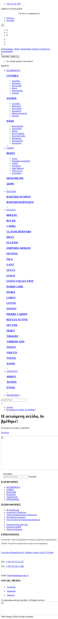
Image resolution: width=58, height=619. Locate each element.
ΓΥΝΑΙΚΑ (12, 75)
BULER (11, 220)
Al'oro (14, 158)
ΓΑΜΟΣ (10, 489)
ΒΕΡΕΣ (10, 153)
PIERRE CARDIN (16, 314)
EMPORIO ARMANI (18, 248)
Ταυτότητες (17, 143)
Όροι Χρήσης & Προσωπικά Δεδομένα (23, 519)
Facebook (11, 587)
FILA (9, 259)
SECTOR (11, 325)
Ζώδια (14, 131)
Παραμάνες (17, 138)
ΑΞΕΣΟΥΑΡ (12, 497)
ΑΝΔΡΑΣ (11, 98)
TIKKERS (12, 336)
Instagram (11, 591)
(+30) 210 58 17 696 (15, 566)
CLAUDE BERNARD (18, 231)
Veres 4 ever (17, 171)
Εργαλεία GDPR (13, 527)
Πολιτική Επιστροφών (16, 517)
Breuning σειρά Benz (21, 161)
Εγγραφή (32, 476)
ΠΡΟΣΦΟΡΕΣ (12, 499)
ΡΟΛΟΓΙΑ (11, 494)
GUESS (10, 275)
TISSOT (11, 347)
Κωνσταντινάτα (18, 136)
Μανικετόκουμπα (19, 113)
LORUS (11, 297)
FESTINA (12, 253)
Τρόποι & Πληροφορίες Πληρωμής (21, 515)
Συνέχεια (5, 432)
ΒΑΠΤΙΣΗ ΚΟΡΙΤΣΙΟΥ (20, 202)
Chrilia (15, 163)
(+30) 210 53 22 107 (15, 562)
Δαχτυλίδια (16, 86)
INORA (10, 292)
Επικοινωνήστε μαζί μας (17, 524)
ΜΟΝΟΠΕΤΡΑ (14, 178)
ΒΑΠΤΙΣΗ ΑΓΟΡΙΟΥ (18, 196)
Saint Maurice (18, 168)
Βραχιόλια (16, 83)
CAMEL (11, 226)
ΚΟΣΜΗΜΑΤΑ (13, 487)
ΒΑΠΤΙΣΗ (11, 492)
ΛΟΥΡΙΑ (11, 382)
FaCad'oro (16, 166)
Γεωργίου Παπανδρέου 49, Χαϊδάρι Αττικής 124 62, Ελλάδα (27, 552)
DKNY (10, 237)
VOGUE (11, 358)
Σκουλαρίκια (17, 90)
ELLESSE (12, 242)
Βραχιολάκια (17, 126)
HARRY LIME (14, 286)
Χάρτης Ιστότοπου (14, 529)
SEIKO (10, 330)
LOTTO (11, 303)
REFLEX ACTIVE (17, 319)
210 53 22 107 (13, 3)
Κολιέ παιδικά (18, 133)
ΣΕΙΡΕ (10, 183)
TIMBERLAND (15, 341)
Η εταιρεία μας (12, 510)
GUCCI (10, 270)
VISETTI (11, 352)
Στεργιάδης (16, 173)
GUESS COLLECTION (19, 281)
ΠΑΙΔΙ (10, 121)
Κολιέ (14, 88)
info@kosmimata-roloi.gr (18, 575)
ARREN (11, 376)
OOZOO (11, 308)
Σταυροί (15, 93)
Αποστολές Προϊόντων (16, 512)
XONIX (10, 363)
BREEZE (11, 215)
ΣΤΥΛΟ (10, 387)
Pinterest (10, 595)
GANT (10, 264)
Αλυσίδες (16, 81)
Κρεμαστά (16, 111)
